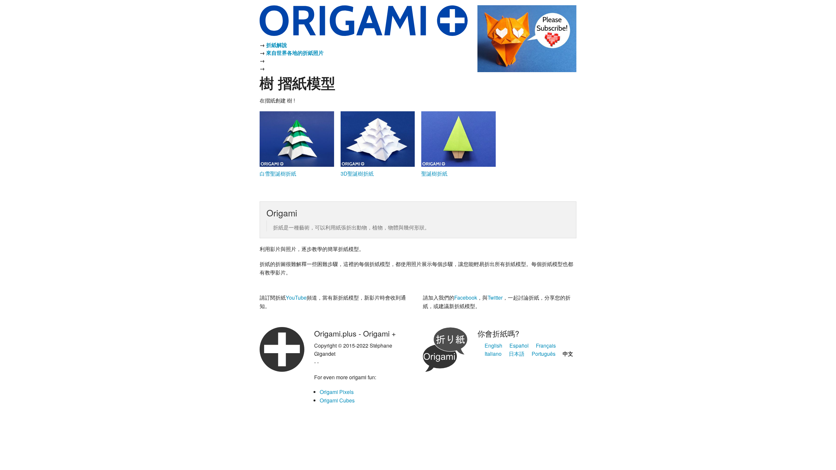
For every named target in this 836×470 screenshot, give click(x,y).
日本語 (516, 353)
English (493, 345)
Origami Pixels (337, 392)
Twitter (495, 297)
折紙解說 (276, 45)
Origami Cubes (337, 400)
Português (543, 353)
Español (519, 345)
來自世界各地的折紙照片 (295, 52)
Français (546, 345)
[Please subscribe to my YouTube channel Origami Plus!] (526, 37)
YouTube (296, 297)
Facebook (465, 297)
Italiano (493, 353)
